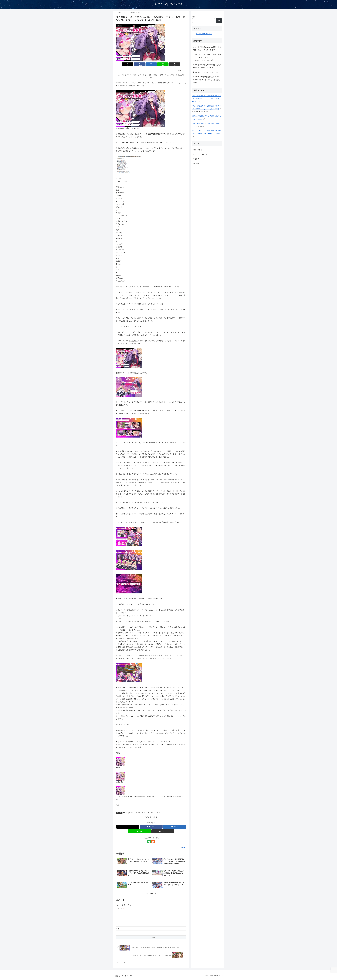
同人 (160, 812)
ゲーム (119, 812)
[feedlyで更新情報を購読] (149, 841)
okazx (194, 101)
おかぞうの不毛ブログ (204, 34)
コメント (120, 908)
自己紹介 (196, 163)
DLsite (125, 812)
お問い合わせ (197, 150)
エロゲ (139, 812)
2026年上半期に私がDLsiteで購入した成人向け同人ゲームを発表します (207, 48)
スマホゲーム (153, 812)
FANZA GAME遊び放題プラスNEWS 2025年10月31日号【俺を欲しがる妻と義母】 (206, 79)
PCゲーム (132, 812)
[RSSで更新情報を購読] (153, 841)
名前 (117, 929)
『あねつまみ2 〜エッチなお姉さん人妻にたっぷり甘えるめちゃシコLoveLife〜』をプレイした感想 (207, 57)
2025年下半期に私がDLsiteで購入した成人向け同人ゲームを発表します (207, 66)
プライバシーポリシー (201, 154)
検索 (194, 17)
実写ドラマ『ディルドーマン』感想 (205, 72)
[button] (174, 64)
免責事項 (196, 159)
